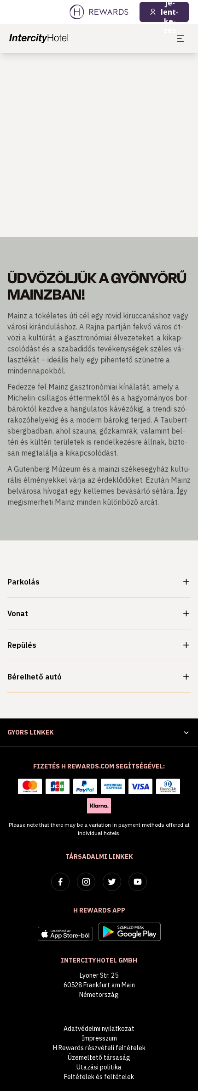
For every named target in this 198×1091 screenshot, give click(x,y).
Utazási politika (99, 1067)
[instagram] (86, 882)
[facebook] (60, 882)
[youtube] (137, 882)
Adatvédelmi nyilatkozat (99, 1028)
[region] (99, 145)
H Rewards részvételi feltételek (99, 1048)
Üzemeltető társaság (99, 1057)
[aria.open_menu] (180, 38)
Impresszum (99, 1038)
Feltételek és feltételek (99, 1077)
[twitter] (112, 882)
